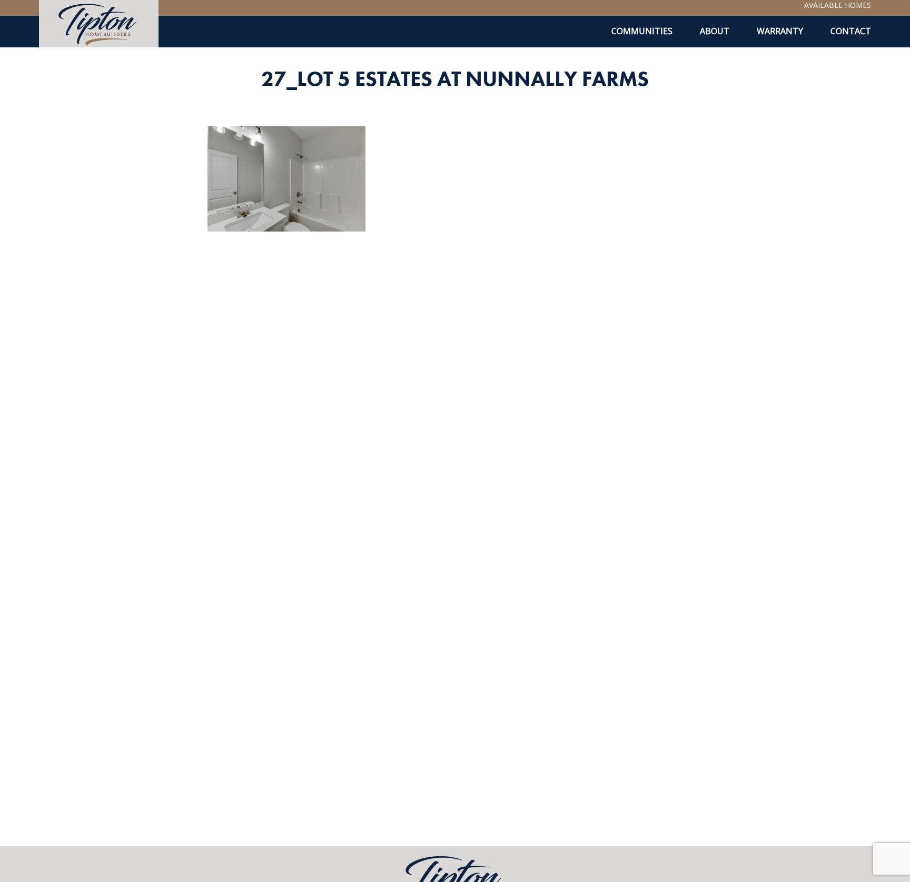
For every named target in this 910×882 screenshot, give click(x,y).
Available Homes (837, 5)
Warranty (780, 31)
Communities (641, 31)
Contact (850, 31)
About (714, 31)
